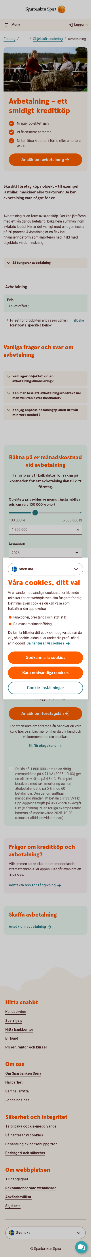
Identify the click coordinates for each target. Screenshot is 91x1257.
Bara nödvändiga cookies (45, 672)
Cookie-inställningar (45, 687)
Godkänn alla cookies (45, 657)
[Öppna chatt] (81, 1247)
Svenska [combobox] (26, 569)
